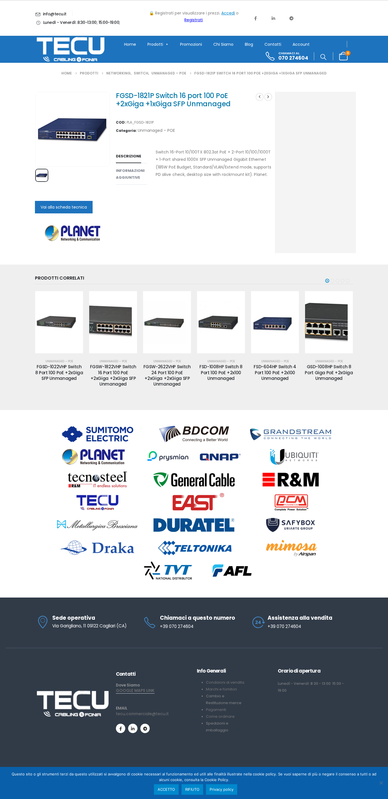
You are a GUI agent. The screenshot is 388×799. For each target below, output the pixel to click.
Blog (249, 44)
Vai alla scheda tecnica (64, 207)
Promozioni (191, 44)
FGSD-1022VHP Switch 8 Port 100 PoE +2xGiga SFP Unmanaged (59, 372)
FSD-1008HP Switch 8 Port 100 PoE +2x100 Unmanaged (221, 372)
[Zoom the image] (72, 692)
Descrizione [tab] (128, 156)
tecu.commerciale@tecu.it (142, 714)
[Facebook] (255, 18)
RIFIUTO (192, 789)
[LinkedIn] (273, 18)
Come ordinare (220, 716)
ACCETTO (166, 789)
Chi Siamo (223, 44)
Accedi (228, 13)
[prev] (260, 97)
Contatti (272, 44)
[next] (268, 97)
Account (301, 44)
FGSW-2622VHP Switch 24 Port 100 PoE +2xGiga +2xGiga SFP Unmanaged (167, 375)
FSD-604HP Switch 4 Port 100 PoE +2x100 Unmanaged (275, 372)
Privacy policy (221, 789)
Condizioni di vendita (225, 682)
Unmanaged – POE (156, 130)
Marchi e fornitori (221, 689)
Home (130, 44)
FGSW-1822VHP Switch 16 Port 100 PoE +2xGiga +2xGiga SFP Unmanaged (113, 375)
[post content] (59, 322)
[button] (323, 57)
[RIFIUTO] (381, 783)
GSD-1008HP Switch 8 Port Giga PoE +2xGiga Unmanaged (329, 372)
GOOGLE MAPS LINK (135, 690)
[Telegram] (291, 18)
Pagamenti (216, 709)
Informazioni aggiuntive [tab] (130, 174)
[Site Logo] (70, 49)
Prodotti (155, 44)
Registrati (193, 20)
